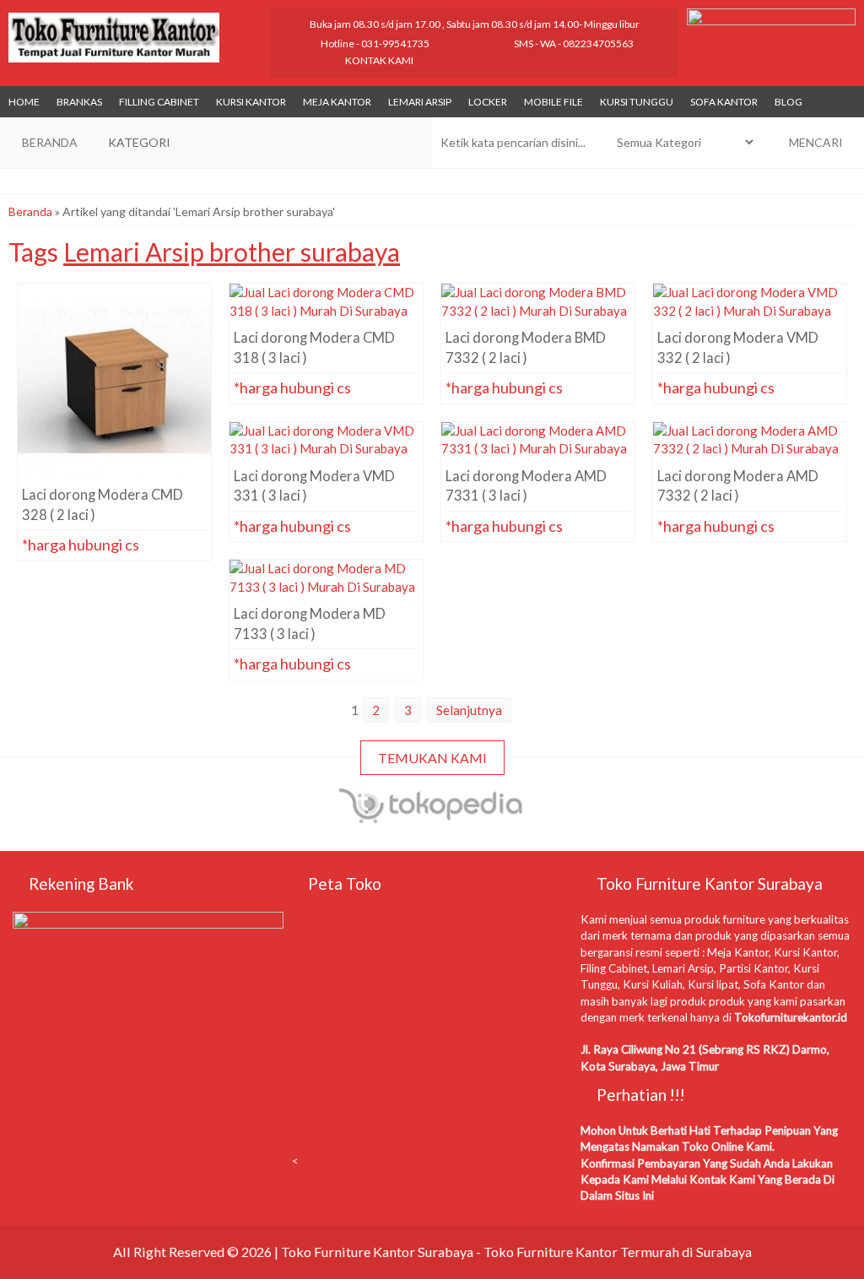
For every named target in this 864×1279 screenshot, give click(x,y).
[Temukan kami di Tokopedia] (432, 816)
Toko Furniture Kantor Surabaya (377, 1252)
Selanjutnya (469, 710)
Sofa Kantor (724, 101)
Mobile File (553, 101)
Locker (487, 101)
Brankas (79, 101)
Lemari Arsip (419, 101)
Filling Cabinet (159, 101)
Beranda (30, 211)
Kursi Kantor (251, 101)
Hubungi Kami (119, 453)
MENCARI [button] (814, 142)
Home (24, 101)
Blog (788, 101)
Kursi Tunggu (636, 101)
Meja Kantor (337, 101)
